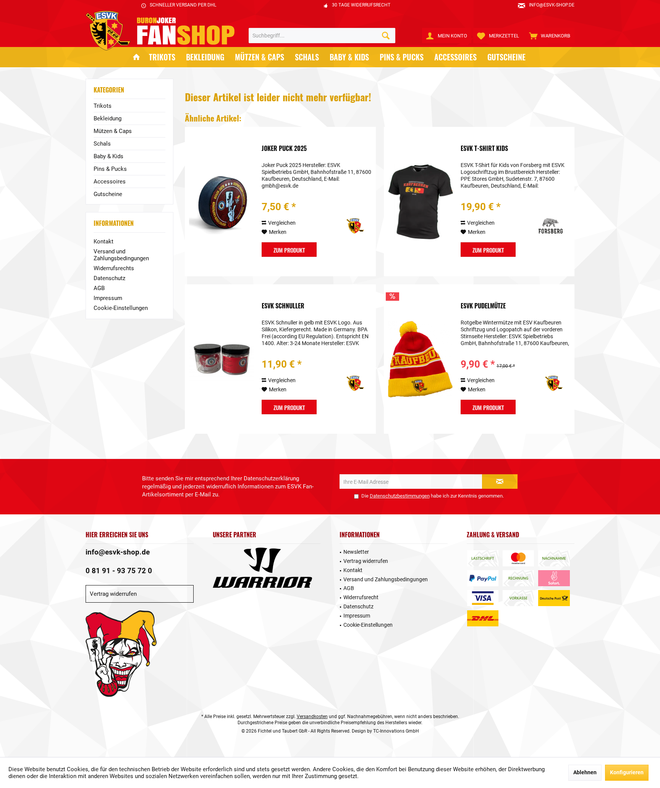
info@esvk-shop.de (118, 552)
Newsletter (356, 552)
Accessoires (110, 181)
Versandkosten (312, 716)
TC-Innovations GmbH (396, 731)
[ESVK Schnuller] (221, 359)
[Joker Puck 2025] (221, 201)
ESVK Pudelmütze (483, 306)
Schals (102, 143)
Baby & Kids (108, 156)
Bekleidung (107, 118)
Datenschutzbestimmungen (400, 496)
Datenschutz (109, 278)
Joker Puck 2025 (284, 148)
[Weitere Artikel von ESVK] (344, 225)
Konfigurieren (627, 772)
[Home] (136, 57)
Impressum (108, 298)
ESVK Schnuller (283, 306)
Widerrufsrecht (361, 597)
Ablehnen (585, 772)
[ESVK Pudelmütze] (420, 359)
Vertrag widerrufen (113, 593)
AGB (99, 288)
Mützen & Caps (113, 131)
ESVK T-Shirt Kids (484, 148)
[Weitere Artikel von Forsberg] (542, 225)
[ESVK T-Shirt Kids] (420, 201)
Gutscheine (108, 194)
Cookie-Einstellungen (121, 308)
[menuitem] (549, 35)
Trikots (103, 105)
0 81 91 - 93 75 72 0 (119, 570)
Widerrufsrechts (114, 268)
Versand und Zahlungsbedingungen (121, 255)
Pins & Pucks (110, 168)
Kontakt (103, 241)
